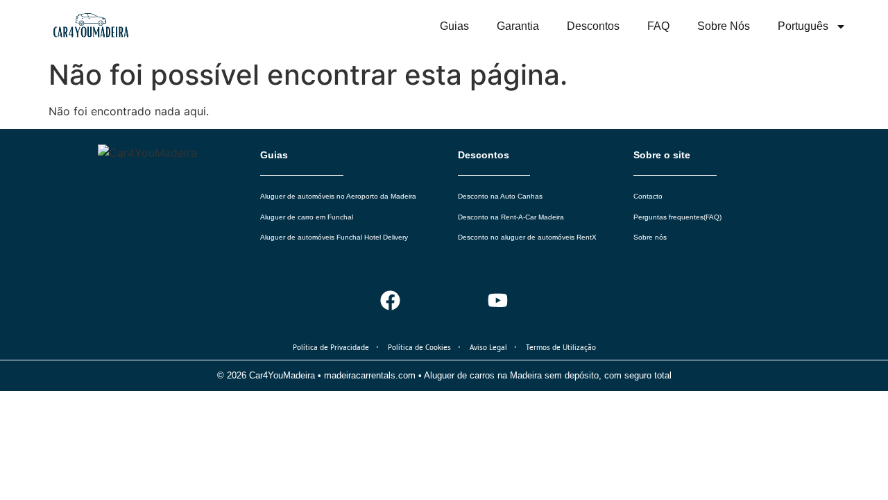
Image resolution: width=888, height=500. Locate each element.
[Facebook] (390, 301)
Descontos (593, 26)
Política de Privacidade (331, 347)
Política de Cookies (419, 347)
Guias (454, 26)
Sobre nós (723, 26)
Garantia (518, 26)
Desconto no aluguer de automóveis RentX (527, 237)
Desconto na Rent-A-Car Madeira (511, 217)
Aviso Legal (488, 347)
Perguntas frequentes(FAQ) (677, 217)
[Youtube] (498, 301)
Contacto (648, 196)
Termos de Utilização (561, 347)
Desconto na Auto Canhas (500, 196)
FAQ (658, 26)
